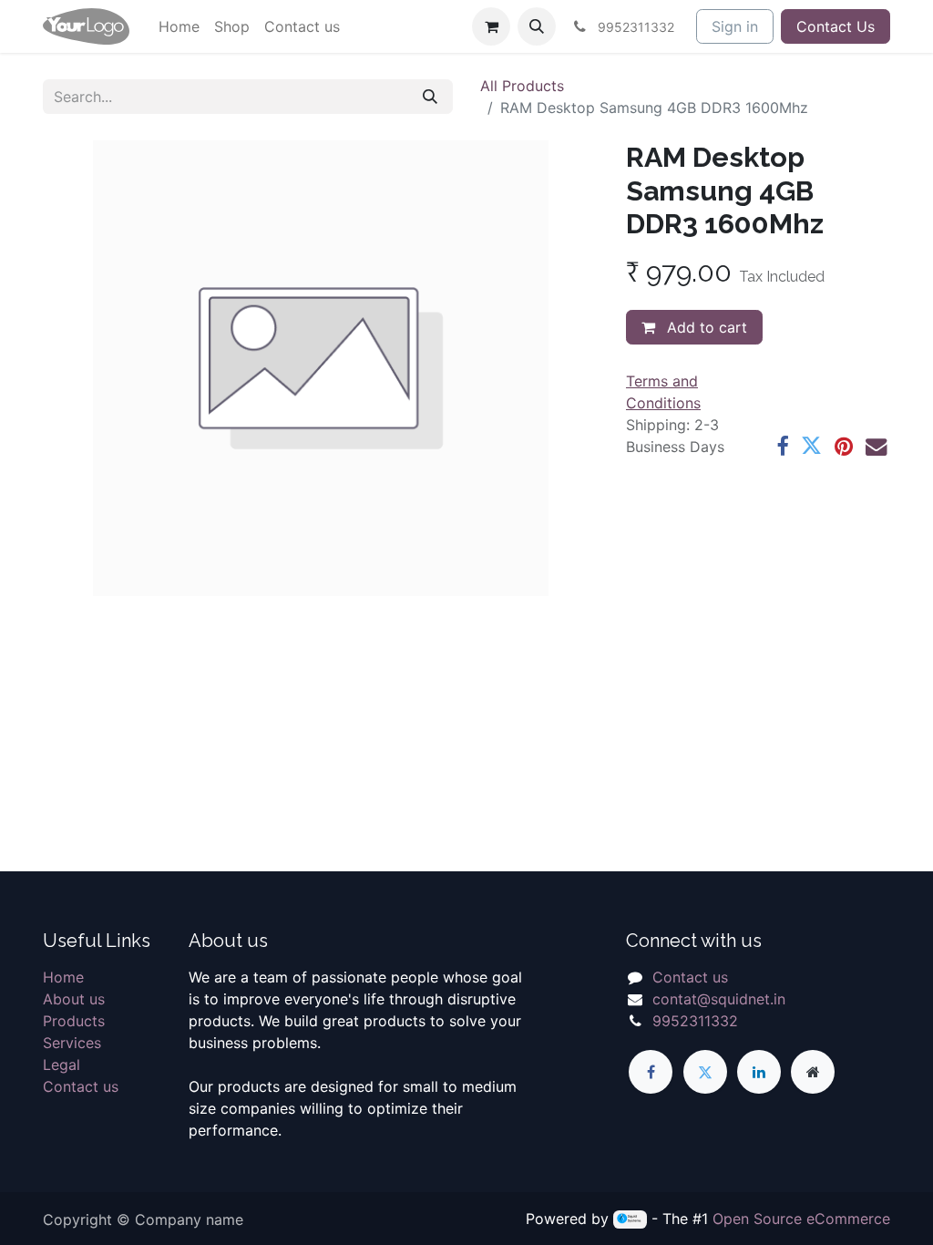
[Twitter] (811, 446)
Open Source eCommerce (801, 1218)
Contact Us (835, 26)
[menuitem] (179, 26)
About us (74, 999)
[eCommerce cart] (491, 26)
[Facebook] (782, 446)
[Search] (430, 96)
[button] (537, 26)
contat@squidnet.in (718, 999)
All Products (522, 86)
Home (63, 977)
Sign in (735, 26)
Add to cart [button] (704, 327)
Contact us (80, 1086)
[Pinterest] (844, 446)
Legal (61, 1064)
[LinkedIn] (759, 1072)
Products (74, 1021)
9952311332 (695, 1021)
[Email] (876, 446)
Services (72, 1043)
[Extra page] (813, 1072)
